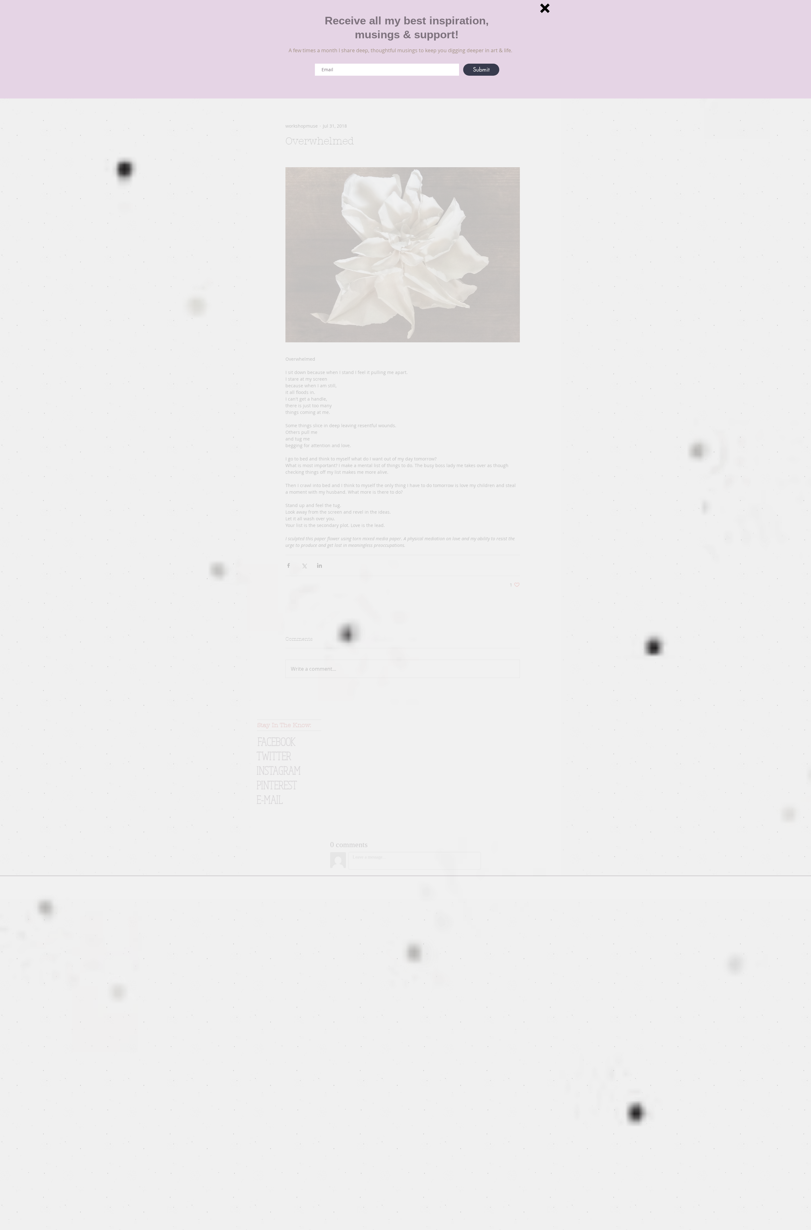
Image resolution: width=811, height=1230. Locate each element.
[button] (545, 8)
